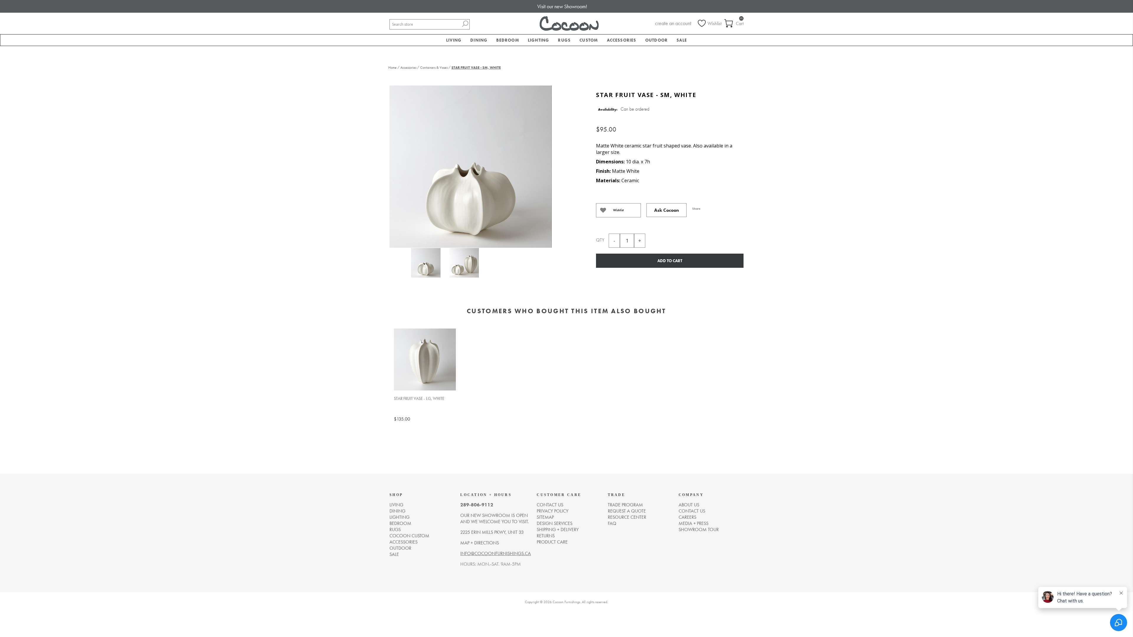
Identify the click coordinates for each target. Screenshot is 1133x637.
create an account (673, 23)
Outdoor (400, 548)
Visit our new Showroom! (562, 6)
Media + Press (693, 523)
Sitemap (545, 517)
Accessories (403, 542)
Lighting (399, 517)
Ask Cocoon (666, 210)
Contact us (550, 505)
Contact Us (692, 511)
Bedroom (400, 523)
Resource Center (627, 517)
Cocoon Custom (409, 536)
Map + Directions (479, 543)
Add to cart (669, 260)
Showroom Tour (699, 529)
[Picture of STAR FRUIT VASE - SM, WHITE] (426, 264)
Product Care (552, 542)
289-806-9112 (476, 505)
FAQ (612, 523)
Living (396, 505)
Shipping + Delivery (558, 529)
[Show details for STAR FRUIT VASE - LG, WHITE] (425, 359)
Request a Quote (627, 511)
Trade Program (625, 505)
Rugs (395, 529)
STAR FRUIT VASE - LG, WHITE (419, 398)
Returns (546, 536)
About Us (689, 505)
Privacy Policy (552, 511)
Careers (687, 517)
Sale (394, 554)
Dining (397, 511)
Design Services (554, 523)
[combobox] (425, 24)
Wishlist (618, 210)
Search (465, 23)
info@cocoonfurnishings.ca (495, 553)
